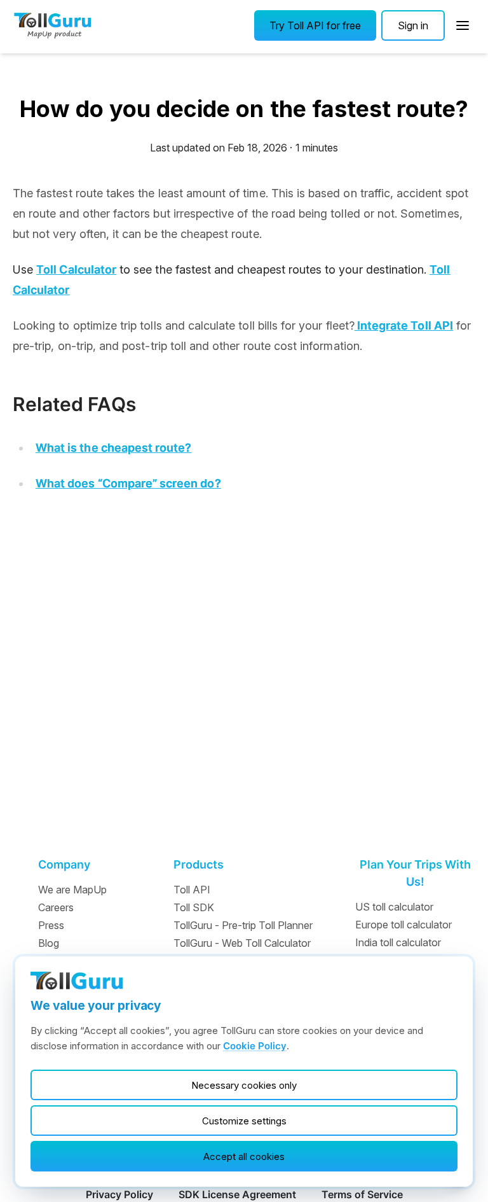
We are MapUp (72, 889)
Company (64, 864)
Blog (48, 943)
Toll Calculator (76, 269)
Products (198, 864)
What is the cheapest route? (113, 447)
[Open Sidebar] (462, 25)
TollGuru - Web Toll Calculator (242, 943)
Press (51, 925)
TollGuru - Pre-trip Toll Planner (243, 925)
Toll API (191, 889)
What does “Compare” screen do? (128, 483)
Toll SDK (193, 907)
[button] (315, 25)
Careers (56, 907)
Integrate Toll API (404, 325)
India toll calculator (398, 942)
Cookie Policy (255, 1046)
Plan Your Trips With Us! (415, 873)
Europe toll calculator (403, 924)
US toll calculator (394, 906)
